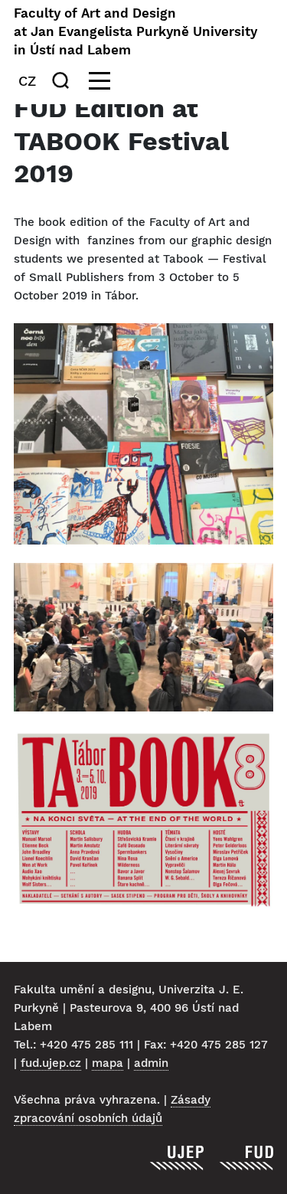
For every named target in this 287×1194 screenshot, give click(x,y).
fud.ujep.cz (51, 1063)
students (40, 259)
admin (151, 1063)
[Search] (63, 80)
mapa (107, 1063)
